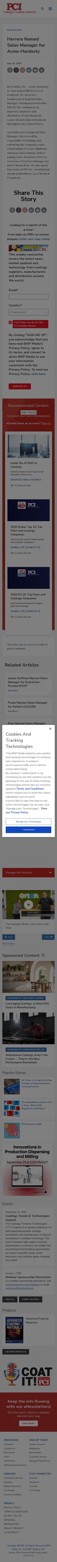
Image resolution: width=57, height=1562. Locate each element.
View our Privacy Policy (26, 810)
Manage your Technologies (28, 821)
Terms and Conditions (30, 789)
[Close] (50, 728)
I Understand (29, 829)
